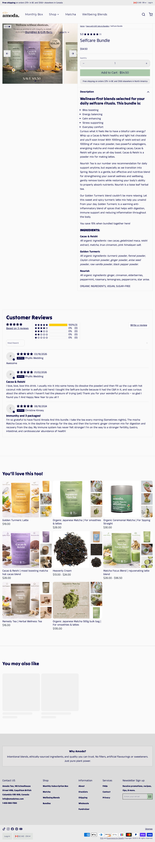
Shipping (83, 797)
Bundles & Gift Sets (39, 32)
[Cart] (150, 14)
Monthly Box (34, 14)
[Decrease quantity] (83, 63)
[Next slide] (72, 53)
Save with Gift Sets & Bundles (97, 26)
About (82, 786)
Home (82, 26)
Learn (63, 32)
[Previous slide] (7, 53)
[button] (115, 72)
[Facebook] (12, 828)
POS (101, 838)
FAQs (105, 786)
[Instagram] (8, 828)
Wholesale (84, 803)
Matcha (70, 14)
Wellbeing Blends (94, 14)
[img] (25, 354)
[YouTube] (20, 828)
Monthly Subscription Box (55, 786)
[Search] (142, 14)
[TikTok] (3, 828)
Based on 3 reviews (17, 328)
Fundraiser (84, 809)
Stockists (83, 791)
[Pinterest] (16, 828)
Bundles (47, 803)
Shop (52, 14)
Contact (106, 791)
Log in (150, 3)
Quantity (83, 58)
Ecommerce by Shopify (115, 838)
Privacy (106, 797)
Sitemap (149, 828)
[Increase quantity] (146, 63)
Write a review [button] (138, 325)
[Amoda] (10, 14)
